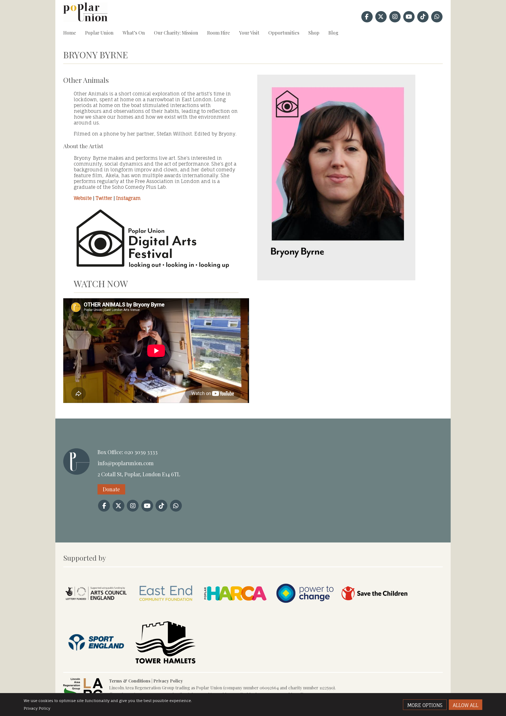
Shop (313, 33)
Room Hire (218, 33)
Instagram (128, 198)
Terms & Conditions (129, 681)
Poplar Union (99, 33)
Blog (333, 33)
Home (69, 33)
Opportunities (283, 33)
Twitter (104, 198)
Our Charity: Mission (176, 33)
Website (83, 198)
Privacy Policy (168, 681)
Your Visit (249, 33)
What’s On (134, 33)
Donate (111, 489)
